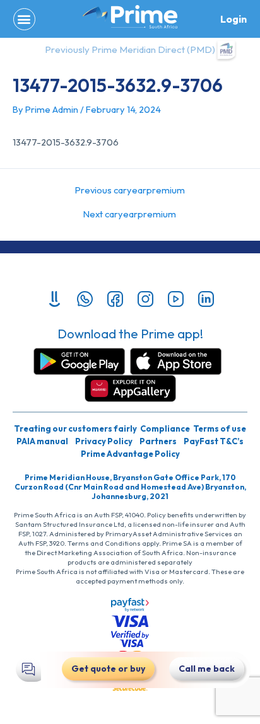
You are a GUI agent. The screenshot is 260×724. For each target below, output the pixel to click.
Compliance (165, 428)
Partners (158, 441)
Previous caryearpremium (130, 190)
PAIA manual (42, 441)
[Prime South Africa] (130, 17)
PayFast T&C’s (214, 441)
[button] (24, 19)
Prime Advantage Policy (130, 454)
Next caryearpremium (129, 214)
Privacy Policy (104, 441)
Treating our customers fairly (75, 428)
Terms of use (219, 428)
